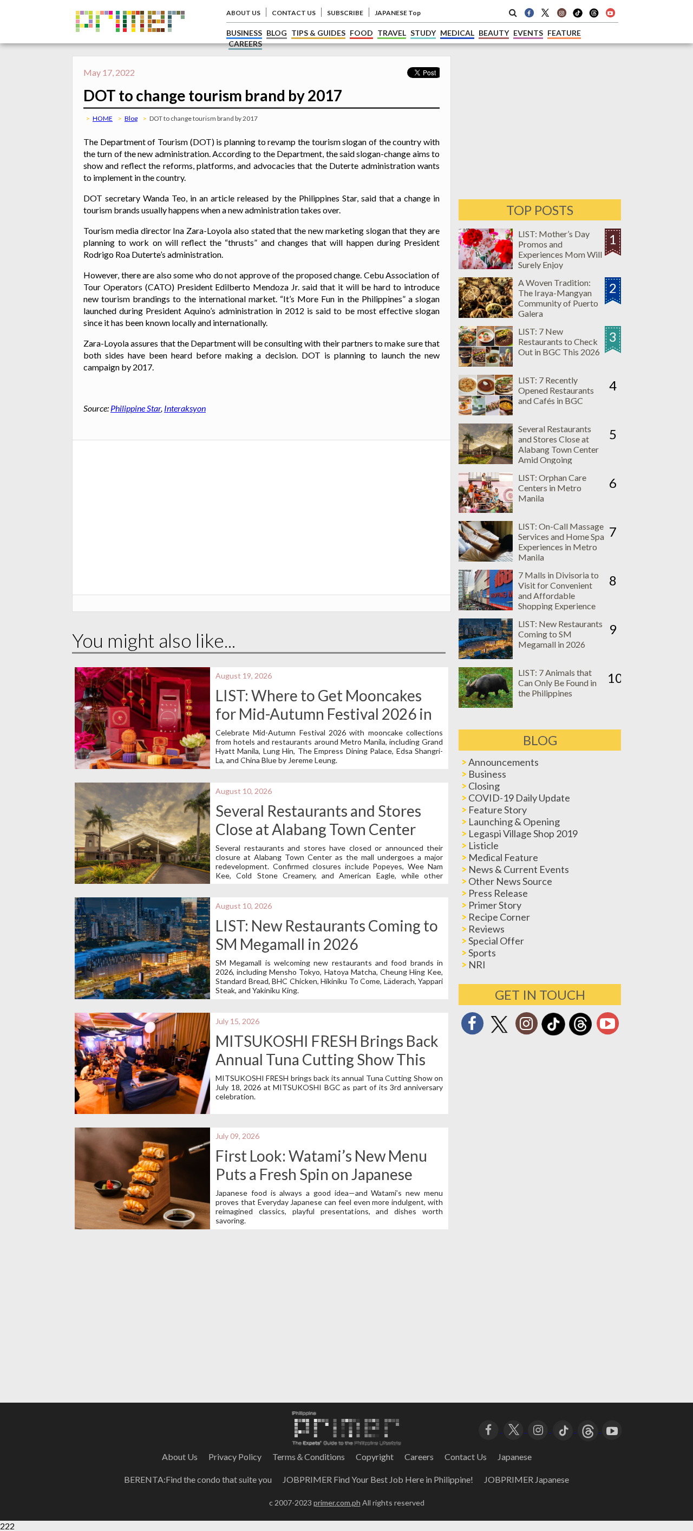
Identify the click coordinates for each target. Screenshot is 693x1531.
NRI (477, 964)
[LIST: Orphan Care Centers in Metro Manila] (486, 509)
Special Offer (496, 941)
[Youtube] (610, 12)
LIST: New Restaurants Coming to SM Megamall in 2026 (326, 934)
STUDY (423, 32)
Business (487, 774)
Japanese (515, 1456)
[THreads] (594, 16)
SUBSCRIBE (345, 13)
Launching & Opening (514, 822)
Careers (419, 1456)
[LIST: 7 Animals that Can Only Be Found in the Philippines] (486, 704)
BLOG (276, 32)
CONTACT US (294, 13)
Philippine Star (135, 408)
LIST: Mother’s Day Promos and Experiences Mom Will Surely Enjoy (560, 249)
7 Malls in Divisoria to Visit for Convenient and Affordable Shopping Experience (558, 590)
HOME (103, 118)
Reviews (486, 929)
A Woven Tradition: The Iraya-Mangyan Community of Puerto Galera (558, 297)
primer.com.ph (337, 1502)
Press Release (498, 893)
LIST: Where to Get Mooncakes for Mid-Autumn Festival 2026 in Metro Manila (323, 713)
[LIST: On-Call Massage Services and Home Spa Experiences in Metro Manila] (486, 558)
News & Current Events (518, 869)
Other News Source (510, 881)
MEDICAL (457, 32)
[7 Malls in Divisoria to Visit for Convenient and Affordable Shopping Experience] (486, 607)
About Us (180, 1456)
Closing (484, 786)
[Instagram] (561, 12)
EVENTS (528, 32)
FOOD (361, 32)
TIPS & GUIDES (318, 32)
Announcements (503, 762)
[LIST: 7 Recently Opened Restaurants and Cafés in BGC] (486, 412)
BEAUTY (494, 32)
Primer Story (494, 905)
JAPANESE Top (398, 13)
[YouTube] (612, 1429)
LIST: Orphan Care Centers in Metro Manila (552, 487)
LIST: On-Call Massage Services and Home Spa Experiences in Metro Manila (561, 541)
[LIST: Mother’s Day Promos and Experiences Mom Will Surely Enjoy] (486, 265)
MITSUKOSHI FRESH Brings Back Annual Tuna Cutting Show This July (327, 1059)
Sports (482, 953)
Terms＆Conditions (308, 1456)
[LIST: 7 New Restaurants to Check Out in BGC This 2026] (486, 363)
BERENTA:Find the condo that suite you (198, 1479)
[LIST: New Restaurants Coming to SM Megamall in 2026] (486, 655)
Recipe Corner (499, 917)
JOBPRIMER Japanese (526, 1479)
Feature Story (497, 810)
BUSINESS (244, 32)
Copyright (375, 1456)
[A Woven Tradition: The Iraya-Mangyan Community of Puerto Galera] (486, 314)
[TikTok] (577, 16)
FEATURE (564, 32)
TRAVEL (391, 32)
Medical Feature (503, 857)
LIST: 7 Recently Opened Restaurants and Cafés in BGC (556, 390)
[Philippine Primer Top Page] (130, 40)
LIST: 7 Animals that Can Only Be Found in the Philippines (557, 682)
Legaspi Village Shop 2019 (523, 833)
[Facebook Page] (529, 12)
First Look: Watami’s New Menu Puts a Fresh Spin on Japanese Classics (321, 1174)
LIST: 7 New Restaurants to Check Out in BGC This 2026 (559, 341)
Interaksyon (185, 408)
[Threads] (580, 1034)
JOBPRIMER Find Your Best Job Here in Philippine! (378, 1479)
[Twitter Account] (545, 12)
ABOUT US (243, 13)
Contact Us (465, 1456)
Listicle (483, 845)
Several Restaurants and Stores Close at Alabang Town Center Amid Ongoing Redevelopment (318, 829)
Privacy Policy (234, 1456)
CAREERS (245, 43)
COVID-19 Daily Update (519, 798)
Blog (131, 118)
